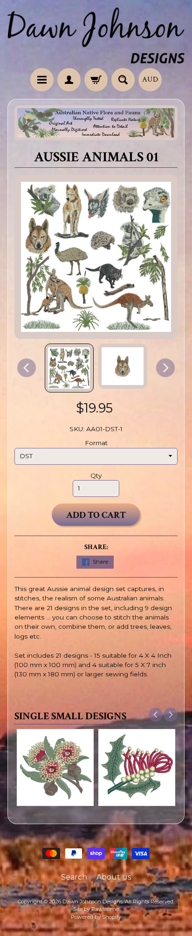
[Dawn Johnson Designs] (96, 35)
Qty (96, 475)
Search (74, 877)
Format (96, 443)
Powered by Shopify (96, 917)
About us (113, 877)
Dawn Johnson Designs (92, 901)
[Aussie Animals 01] (69, 368)
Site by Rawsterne (96, 909)
